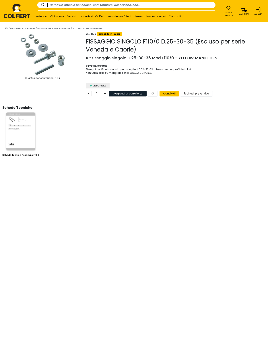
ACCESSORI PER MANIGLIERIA (87, 28)
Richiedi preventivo (196, 93)
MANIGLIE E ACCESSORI (22, 28)
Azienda (41, 16)
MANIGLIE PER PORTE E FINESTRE (53, 28)
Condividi (169, 93)
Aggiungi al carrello (126, 93)
